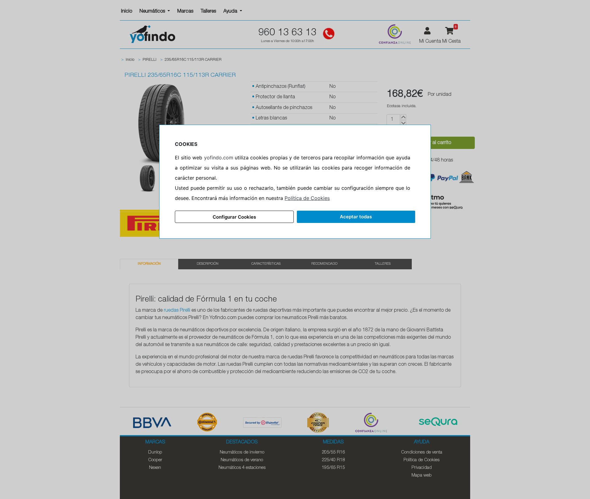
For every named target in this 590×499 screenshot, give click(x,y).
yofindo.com (218, 157)
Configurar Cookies (234, 217)
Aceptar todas (356, 217)
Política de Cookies (307, 198)
